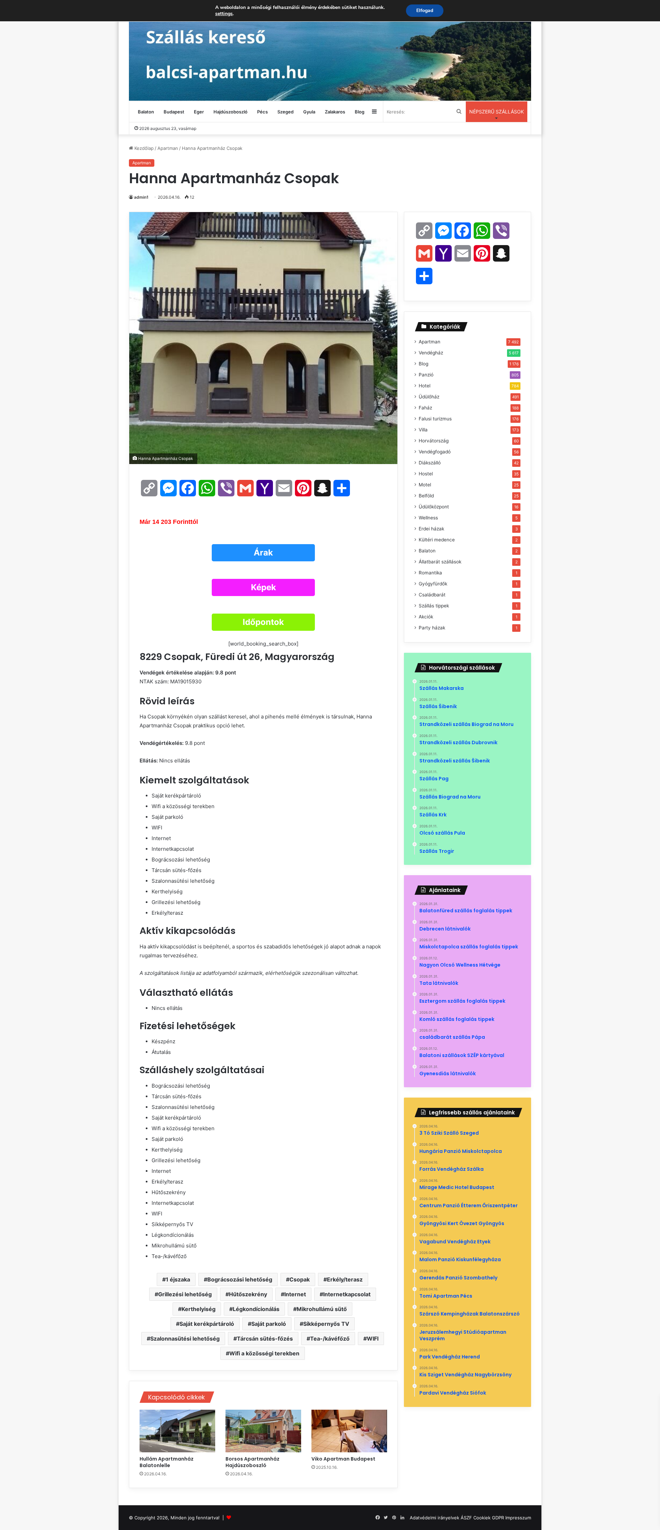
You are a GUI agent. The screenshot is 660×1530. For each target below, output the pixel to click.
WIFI (372, 1338)
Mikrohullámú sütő (322, 1309)
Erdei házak (431, 528)
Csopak (299, 1279)
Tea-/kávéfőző (330, 1338)
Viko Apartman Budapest (343, 1458)
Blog (359, 111)
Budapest (174, 111)
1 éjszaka (178, 1279)
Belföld (426, 495)
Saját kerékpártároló (206, 1323)
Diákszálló (430, 462)
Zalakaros (335, 111)
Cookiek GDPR (488, 1517)
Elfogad (424, 10)
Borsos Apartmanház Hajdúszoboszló (252, 1462)
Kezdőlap (143, 148)
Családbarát (432, 594)
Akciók (426, 616)
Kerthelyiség (199, 1309)
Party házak (432, 627)
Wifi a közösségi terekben (264, 1353)
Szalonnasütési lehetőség (185, 1338)
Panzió (426, 374)
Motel (425, 484)
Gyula (309, 111)
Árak (263, 553)
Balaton (146, 111)
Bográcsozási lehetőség (239, 1279)
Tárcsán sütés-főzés (265, 1338)
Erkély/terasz (345, 1279)
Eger (199, 111)
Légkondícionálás (256, 1309)
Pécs (262, 111)
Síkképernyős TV (326, 1323)
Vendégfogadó (435, 451)
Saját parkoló (268, 1323)
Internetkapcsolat (347, 1294)
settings (224, 14)
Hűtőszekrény (248, 1294)
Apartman (167, 148)
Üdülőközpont (434, 506)
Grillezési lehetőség (185, 1294)
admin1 (141, 197)
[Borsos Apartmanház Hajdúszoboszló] (263, 1431)
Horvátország (434, 440)
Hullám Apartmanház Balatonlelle (167, 1462)
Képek (263, 587)
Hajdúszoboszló (230, 111)
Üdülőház (429, 396)
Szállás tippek (434, 605)
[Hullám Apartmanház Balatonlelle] (177, 1431)
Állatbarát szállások (440, 561)
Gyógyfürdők (433, 583)
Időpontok (263, 622)
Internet (295, 1294)
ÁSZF (466, 1517)
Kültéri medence (437, 539)
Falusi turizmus (435, 418)
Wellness (428, 517)
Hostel (426, 473)
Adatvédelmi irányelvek (434, 1517)
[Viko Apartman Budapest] (349, 1431)
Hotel (424, 385)
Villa (423, 429)
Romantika (430, 572)
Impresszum (518, 1517)
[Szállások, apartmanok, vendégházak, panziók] (330, 50)
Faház (425, 407)
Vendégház (431, 352)
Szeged (285, 111)
